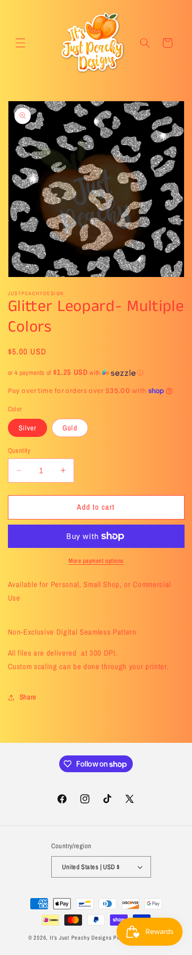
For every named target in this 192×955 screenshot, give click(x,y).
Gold (69, 428)
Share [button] (28, 697)
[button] (20, 43)
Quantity (19, 450)
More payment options (96, 560)
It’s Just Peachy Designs (80, 937)
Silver (28, 428)
